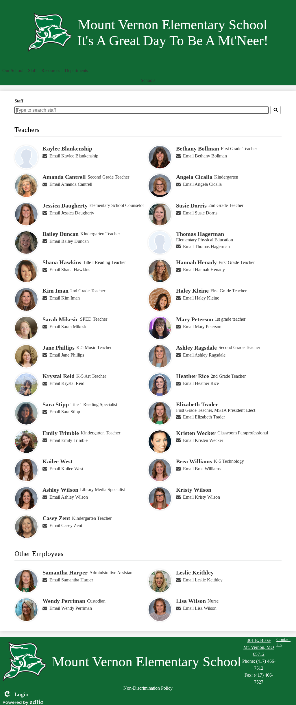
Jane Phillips (58, 347)
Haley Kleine (192, 290)
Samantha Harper (65, 572)
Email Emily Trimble (68, 440)
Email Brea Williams (202, 468)
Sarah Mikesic (60, 319)
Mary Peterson (194, 319)
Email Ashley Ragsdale (204, 354)
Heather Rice (192, 376)
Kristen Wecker (196, 433)
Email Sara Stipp (64, 411)
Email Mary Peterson (202, 326)
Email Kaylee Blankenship (73, 155)
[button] (13, 71)
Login (15, 694)
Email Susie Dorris (200, 212)
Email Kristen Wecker (203, 440)
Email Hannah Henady (204, 269)
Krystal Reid (58, 376)
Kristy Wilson (193, 489)
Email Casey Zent (65, 525)
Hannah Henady (196, 262)
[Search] (275, 110)
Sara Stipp (55, 404)
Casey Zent (56, 518)
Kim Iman (55, 290)
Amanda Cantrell (64, 177)
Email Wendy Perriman (70, 608)
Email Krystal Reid (66, 383)
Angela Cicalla (194, 177)
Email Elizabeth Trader (204, 416)
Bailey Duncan (60, 234)
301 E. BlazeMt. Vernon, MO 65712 (258, 647)
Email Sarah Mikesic (68, 326)
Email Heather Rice (201, 383)
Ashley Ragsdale (196, 347)
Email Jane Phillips (66, 354)
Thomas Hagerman (200, 234)
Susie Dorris (191, 205)
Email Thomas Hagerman (206, 246)
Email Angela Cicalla (202, 184)
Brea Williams (194, 461)
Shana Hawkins (61, 262)
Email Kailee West (66, 468)
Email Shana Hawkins (69, 269)
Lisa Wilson (191, 601)
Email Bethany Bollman (205, 155)
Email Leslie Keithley (203, 579)
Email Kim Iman (64, 297)
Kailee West (57, 461)
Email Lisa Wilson (200, 608)
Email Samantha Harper (71, 579)
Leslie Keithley (195, 572)
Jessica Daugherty (65, 205)
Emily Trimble (60, 433)
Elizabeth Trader (197, 404)
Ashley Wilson (60, 489)
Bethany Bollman (197, 148)
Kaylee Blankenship (67, 148)
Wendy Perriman (63, 601)
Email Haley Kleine (201, 297)
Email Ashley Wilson (68, 497)
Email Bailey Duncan (69, 241)
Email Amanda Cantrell (70, 184)
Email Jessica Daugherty (71, 212)
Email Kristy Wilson (201, 497)
